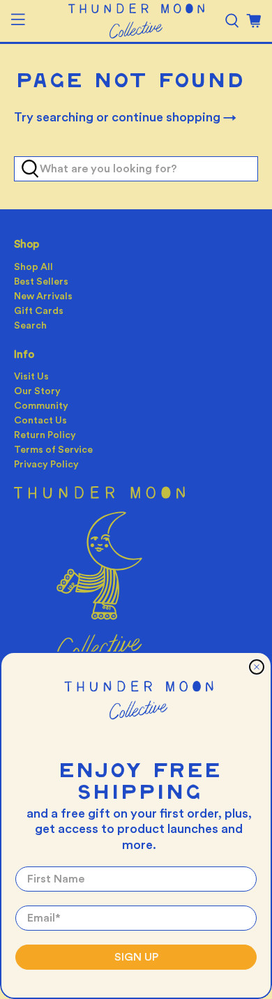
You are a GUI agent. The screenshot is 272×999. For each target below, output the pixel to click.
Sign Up (136, 957)
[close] (257, 667)
